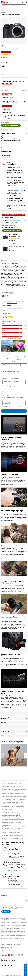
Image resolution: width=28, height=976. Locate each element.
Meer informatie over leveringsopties (13, 858)
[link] (14, 82)
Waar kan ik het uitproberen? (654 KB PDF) (11, 159)
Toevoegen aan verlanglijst (8, 129)
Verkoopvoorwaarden (6, 944)
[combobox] (14, 5)
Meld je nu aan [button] (5, 911)
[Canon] (4, 2)
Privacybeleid (17, 944)
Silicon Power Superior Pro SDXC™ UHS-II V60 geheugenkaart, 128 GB (16, 116)
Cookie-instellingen (6, 950)
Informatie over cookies (7, 947)
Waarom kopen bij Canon (14, 886)
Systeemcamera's (5, 10)
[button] (14, 48)
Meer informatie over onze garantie (14, 871)
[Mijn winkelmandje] (23, 2)
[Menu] (26, 2)
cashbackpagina (18, 190)
